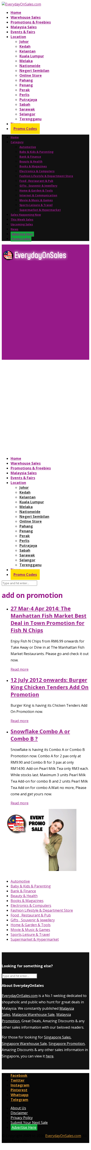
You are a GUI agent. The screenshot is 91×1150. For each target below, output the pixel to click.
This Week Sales (22, 219)
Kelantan (27, 51)
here (49, 1056)
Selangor (27, 114)
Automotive (27, 147)
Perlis (24, 94)
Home (16, 12)
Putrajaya (28, 99)
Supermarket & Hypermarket (40, 210)
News (14, 229)
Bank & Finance (30, 157)
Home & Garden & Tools (36, 190)
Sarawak (27, 109)
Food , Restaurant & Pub (36, 181)
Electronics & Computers (37, 171)
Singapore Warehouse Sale (24, 1043)
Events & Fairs (23, 31)
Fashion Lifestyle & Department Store (46, 176)
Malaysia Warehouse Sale (33, 1014)
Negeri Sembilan (34, 70)
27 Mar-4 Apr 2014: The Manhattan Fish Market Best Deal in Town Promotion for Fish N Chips (48, 619)
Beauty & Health (30, 161)
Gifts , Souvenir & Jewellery (38, 186)
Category (17, 142)
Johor (24, 41)
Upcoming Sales (22, 224)
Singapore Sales (57, 1037)
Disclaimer (19, 1112)
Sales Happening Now (26, 215)
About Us (18, 1108)
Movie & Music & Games (36, 200)
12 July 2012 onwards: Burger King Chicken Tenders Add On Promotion (50, 687)
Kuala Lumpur (31, 56)
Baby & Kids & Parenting (36, 152)
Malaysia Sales (24, 27)
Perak (24, 90)
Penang (26, 85)
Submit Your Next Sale (29, 1122)
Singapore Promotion (67, 1043)
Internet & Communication (38, 195)
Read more (19, 669)
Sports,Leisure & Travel (36, 205)
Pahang (26, 80)
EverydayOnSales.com (20, 995)
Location (18, 36)
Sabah (24, 104)
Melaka (26, 60)
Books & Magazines (33, 166)
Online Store (30, 75)
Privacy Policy (22, 1117)
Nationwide (29, 65)
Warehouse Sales (26, 17)
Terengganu (30, 119)
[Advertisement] (45, 312)
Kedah (24, 46)
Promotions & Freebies (31, 22)
